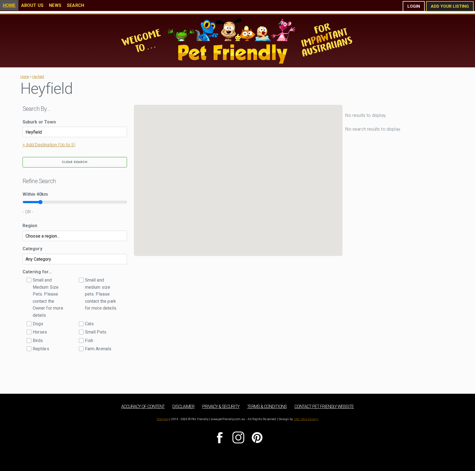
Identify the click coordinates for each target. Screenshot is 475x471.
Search (75, 5)
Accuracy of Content (143, 406)
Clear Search (74, 162)
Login (413, 6)
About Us (32, 5)
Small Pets (96, 332)
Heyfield (38, 77)
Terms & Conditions (267, 406)
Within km (35, 194)
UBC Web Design (306, 419)
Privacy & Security (220, 406)
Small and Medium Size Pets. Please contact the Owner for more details (48, 297)
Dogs (38, 323)
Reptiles (41, 348)
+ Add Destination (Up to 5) (49, 144)
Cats (89, 323)
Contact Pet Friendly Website (324, 406)
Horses (40, 332)
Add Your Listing (450, 6)
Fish (89, 340)
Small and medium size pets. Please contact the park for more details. (101, 294)
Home (9, 5)
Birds (38, 340)
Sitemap (163, 419)
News (55, 5)
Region (30, 225)
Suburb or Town (39, 122)
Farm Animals (98, 348)
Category (32, 248)
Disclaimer (183, 406)
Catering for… (37, 271)
